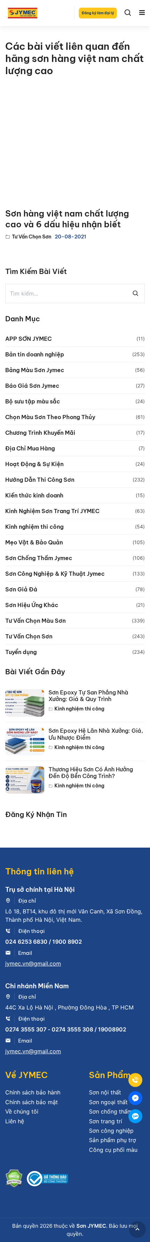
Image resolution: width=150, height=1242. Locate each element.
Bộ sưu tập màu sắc (32, 401)
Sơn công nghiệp (111, 1130)
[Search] (128, 13)
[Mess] (135, 1098)
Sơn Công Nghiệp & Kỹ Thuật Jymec (55, 573)
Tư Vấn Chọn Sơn (31, 237)
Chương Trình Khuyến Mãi (40, 432)
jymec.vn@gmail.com (33, 963)
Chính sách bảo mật (31, 1102)
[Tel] (135, 1080)
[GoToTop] (137, 1229)
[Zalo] (135, 1116)
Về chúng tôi (21, 1111)
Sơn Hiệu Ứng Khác (31, 605)
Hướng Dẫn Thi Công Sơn (39, 479)
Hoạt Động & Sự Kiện (34, 464)
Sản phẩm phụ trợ (112, 1140)
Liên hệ (14, 1121)
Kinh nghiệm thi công (34, 526)
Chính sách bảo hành (32, 1092)
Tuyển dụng (21, 651)
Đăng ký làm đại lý (98, 13)
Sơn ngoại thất (108, 1102)
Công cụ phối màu (113, 1149)
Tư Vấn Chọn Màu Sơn (35, 620)
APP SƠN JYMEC (28, 338)
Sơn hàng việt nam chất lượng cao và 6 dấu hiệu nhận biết (67, 218)
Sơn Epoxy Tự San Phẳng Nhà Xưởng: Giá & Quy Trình (88, 695)
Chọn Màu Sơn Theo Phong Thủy (50, 417)
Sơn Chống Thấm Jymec (38, 558)
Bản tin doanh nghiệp (34, 354)
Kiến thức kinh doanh (34, 495)
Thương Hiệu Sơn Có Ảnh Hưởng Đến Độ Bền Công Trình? (90, 772)
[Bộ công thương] (47, 1179)
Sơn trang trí (105, 1121)
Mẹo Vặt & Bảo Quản (34, 542)
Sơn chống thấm (110, 1111)
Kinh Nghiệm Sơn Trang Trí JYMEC (52, 511)
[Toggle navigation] (142, 13)
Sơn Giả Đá (21, 589)
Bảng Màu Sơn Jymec (34, 370)
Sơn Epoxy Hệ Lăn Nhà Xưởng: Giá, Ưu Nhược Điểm (95, 734)
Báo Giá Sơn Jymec (32, 385)
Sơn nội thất (105, 1092)
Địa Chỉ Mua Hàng (30, 448)
